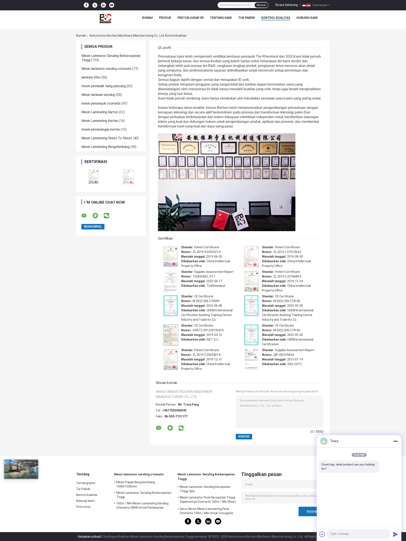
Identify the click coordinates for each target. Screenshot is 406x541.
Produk (165, 17)
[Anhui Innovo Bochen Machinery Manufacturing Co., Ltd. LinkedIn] (103, 5)
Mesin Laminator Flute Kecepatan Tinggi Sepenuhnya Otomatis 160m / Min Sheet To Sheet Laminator (208, 500)
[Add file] (322, 534)
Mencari (261, 5)
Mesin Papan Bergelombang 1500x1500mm (135, 484)
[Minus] (395, 441)
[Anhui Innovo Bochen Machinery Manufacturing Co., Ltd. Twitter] (95, 5)
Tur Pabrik (246, 17)
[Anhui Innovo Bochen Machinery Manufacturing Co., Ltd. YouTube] (111, 5)
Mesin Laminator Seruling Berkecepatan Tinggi (143, 495)
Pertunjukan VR (190, 17)
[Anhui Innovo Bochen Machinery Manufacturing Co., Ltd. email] (86, 216)
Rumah (147, 17)
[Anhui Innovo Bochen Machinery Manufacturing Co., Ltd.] (105, 18)
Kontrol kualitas (275, 17)
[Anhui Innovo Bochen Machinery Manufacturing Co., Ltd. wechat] (109, 216)
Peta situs (83, 506)
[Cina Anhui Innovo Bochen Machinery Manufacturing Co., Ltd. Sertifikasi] (93, 176)
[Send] (395, 534)
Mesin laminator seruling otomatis (106, 69)
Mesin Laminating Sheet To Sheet (106, 138)
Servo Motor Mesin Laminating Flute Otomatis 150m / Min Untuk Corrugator (207, 511)
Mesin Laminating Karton (99, 112)
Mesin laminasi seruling (98, 95)
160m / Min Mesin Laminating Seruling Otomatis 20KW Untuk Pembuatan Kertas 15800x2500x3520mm (142, 506)
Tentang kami (221, 17)
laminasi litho (90, 77)
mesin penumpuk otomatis (101, 103)
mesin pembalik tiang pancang (103, 86)
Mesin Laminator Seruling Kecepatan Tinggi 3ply (205, 489)
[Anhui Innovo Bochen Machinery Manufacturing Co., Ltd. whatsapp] (98, 216)
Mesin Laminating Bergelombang (105, 147)
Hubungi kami (307, 17)
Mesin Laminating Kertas (99, 121)
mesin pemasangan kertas (100, 129)
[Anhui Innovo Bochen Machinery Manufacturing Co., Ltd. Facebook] (86, 5)
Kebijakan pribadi (89, 536)
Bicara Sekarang (287, 5)
